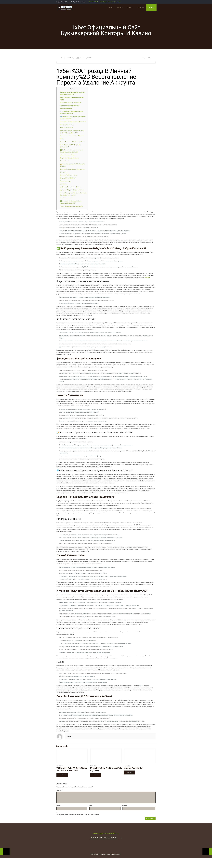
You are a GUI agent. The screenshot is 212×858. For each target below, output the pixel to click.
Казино (62, 138)
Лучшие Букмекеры (65, 181)
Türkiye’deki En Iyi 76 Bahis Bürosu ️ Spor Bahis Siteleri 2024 (72, 769)
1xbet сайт (147, 277)
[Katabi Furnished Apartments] (65, 7)
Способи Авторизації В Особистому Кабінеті (72, 141)
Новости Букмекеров (66, 108)
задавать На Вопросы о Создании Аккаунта (72, 190)
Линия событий (64, 161)
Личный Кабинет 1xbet (66, 127)
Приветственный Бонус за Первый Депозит (72, 136)
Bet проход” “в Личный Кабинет (68, 175)
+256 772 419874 (93, 1)
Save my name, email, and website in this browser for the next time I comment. (77, 814)
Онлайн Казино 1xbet (66, 198)
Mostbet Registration (133, 768)
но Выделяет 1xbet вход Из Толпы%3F (70, 102)
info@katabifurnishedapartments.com (110, 1)
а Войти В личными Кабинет (68, 155)
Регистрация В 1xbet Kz (66, 124)
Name (58, 805)
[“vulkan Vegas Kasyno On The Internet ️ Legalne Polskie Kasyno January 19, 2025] (5, 851)
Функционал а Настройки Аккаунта (69, 105)
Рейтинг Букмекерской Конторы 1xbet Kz (71, 206)
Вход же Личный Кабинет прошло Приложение (73, 121)
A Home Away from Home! (104, 837)
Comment (59, 790)
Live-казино (63, 172)
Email (91, 805)
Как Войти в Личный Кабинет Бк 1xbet (70, 187)
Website (124, 805)
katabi (77, 57)
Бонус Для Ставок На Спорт (67, 178)
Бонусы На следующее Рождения (69, 158)
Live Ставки (63, 184)
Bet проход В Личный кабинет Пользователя (72, 169)
